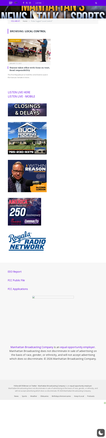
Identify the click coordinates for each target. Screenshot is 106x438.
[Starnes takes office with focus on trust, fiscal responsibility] (29, 50)
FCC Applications (18, 289)
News (16, 396)
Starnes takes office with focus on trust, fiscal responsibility (30, 68)
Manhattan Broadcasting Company (31, 347)
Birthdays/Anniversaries (61, 396)
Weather (33, 396)
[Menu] (10, 3)
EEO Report (15, 271)
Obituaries (44, 396)
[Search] (96, 3)
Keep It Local (79, 396)
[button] (101, 433)
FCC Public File (16, 280)
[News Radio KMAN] (16, 3)
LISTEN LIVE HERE (19, 92)
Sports (24, 396)
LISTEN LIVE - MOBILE (21, 96)
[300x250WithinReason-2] (27, 191)
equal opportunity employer (77, 347)
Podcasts (90, 396)
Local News (15, 40)
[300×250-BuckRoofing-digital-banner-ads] (27, 154)
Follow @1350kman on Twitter (25, 386)
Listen (38, 3)
